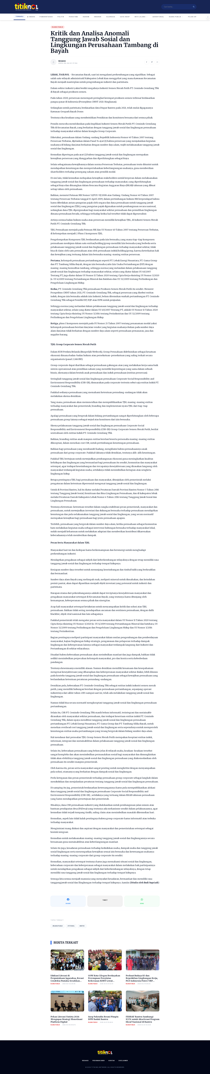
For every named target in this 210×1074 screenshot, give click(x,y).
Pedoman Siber (98, 1060)
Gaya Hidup (125, 17)
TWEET (105, 900)
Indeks (32, 17)
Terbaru (19, 16)
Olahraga (110, 17)
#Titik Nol (71, 926)
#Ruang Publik (58, 926)
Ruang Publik (175, 17)
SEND (142, 903)
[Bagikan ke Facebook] (146, 62)
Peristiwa (73, 17)
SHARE (68, 903)
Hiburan (97, 17)
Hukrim (86, 17)
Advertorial (158, 17)
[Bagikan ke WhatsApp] (157, 62)
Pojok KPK (192, 17)
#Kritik (82, 926)
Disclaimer (123, 1060)
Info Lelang (140, 17)
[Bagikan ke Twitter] (152, 62)
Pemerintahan (45, 17)
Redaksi (85, 1060)
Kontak (112, 1060)
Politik (60, 17)
